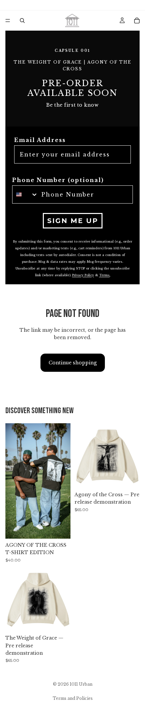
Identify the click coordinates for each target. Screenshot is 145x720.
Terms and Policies (73, 698)
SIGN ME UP (72, 221)
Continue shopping (73, 363)
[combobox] (25, 194)
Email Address (40, 140)
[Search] (22, 20)
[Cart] (136, 20)
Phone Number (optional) (58, 180)
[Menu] (8, 20)
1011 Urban (81, 684)
